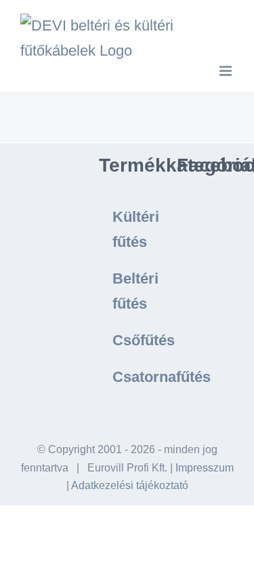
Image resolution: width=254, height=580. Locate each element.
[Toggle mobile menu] (226, 71)
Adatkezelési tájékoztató (129, 485)
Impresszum (204, 467)
